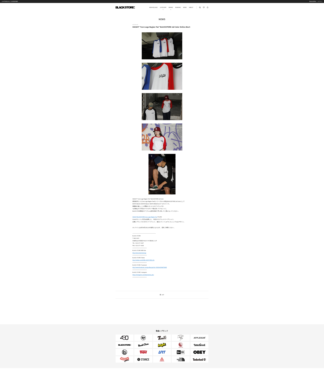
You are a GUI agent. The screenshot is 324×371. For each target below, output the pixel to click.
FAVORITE (204, 7)
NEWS (185, 7)
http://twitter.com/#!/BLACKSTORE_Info (143, 260)
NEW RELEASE (153, 7)
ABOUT (191, 7)
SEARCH (200, 7)
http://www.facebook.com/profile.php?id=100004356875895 (149, 267)
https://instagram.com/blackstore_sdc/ (143, 274)
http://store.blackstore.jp (139, 253)
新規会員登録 (312, 1)
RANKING (178, 7)
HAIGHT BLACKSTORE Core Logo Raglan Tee (144, 217)
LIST (162, 294)
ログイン (320, 1)
